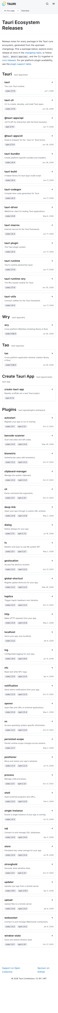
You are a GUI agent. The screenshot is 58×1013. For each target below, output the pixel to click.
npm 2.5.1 (22, 426)
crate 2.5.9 (10, 623)
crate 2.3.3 (10, 694)
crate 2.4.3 (10, 819)
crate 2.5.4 (10, 712)
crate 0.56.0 (11, 334)
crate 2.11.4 (10, 109)
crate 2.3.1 (10, 784)
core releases (9, 60)
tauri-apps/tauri (21, 75)
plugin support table (20, 64)
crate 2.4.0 (10, 837)
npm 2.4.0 (22, 837)
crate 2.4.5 (10, 444)
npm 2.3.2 (22, 462)
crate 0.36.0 (11, 365)
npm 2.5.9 (22, 623)
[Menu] (54, 4)
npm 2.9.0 (22, 659)
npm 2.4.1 (22, 498)
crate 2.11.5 (10, 91)
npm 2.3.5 (22, 676)
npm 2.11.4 (10, 144)
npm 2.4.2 (22, 926)
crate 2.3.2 (10, 462)
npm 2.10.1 (23, 891)
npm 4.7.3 (10, 398)
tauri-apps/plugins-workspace (31, 410)
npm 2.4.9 (22, 516)
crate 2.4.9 (10, 516)
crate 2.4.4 (10, 855)
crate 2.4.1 (10, 498)
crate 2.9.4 (10, 162)
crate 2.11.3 (10, 269)
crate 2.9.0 (10, 659)
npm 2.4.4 (22, 855)
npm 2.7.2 (22, 533)
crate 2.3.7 (10, 748)
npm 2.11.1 (10, 127)
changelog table (33, 52)
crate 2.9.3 (10, 305)
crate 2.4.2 (10, 926)
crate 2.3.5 (10, 676)
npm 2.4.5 (22, 444)
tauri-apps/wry (18, 317)
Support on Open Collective (11, 970)
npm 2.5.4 (22, 712)
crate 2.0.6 (10, 216)
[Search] (47, 3)
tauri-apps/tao (17, 346)
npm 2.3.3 (22, 694)
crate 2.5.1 (10, 426)
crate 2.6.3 (10, 180)
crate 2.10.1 (10, 891)
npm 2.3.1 (22, 784)
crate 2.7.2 (10, 533)
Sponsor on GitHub (43, 970)
